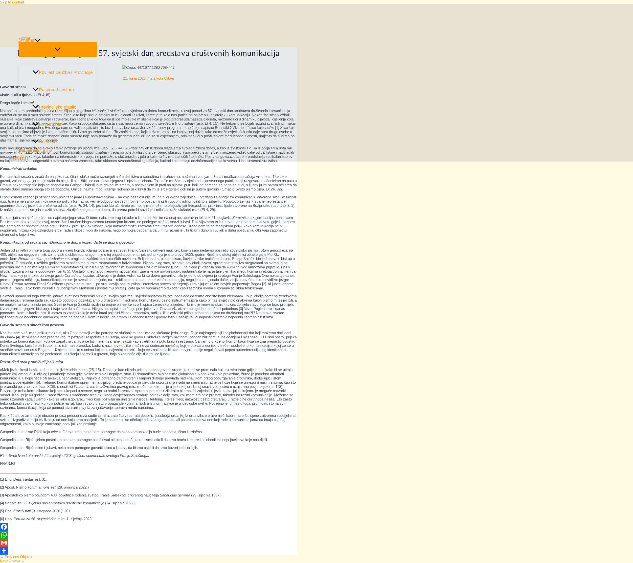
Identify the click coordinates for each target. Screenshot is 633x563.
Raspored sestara (56, 89)
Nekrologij (49, 141)
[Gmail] (148, 543)
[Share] (148, 551)
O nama (26, 40)
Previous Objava (16, 557)
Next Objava (12, 561)
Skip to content (12, 2)
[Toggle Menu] (58, 49)
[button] (37, 40)
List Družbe (50, 124)
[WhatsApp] (148, 535)
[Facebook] (148, 527)
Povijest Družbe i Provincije (66, 72)
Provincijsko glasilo (57, 107)
